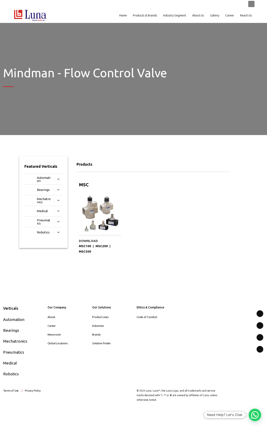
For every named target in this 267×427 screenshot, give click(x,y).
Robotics (11, 374)
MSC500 (85, 251)
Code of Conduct (147, 317)
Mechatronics (15, 341)
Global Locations (58, 343)
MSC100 (85, 246)
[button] (255, 415)
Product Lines (100, 317)
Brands (96, 334)
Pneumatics (13, 352)
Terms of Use (11, 390)
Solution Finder (101, 343)
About (51, 317)
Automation (13, 319)
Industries (98, 325)
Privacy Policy (33, 390)
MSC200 (102, 246)
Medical (10, 363)
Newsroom (54, 334)
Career (52, 325)
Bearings (11, 330)
